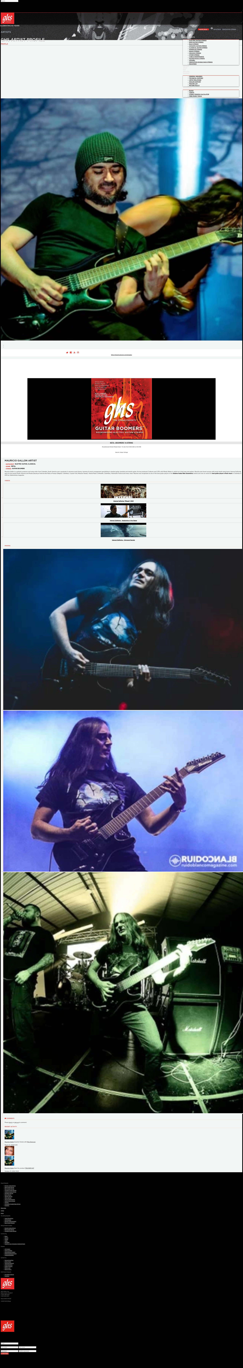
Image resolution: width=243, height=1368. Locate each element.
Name (3, 1345)
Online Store (8, 1261)
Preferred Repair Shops (10, 1253)
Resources (187, 87)
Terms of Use (28, 1356)
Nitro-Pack (203, 29)
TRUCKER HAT (29, 1168)
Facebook (71, 352)
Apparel (7, 1202)
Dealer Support (8, 1266)
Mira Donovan (31, 1142)
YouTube (74, 352)
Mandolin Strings (9, 1193)
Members (7, 1242)
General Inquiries (9, 1260)
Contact (186, 73)
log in (10, 1122)
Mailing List (7, 1267)
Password (4, 1349)
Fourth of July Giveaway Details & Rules (15, 1243)
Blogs (6, 1236)
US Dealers (7, 1249)
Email (3, 1341)
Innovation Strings (9, 1274)
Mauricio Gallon (9, 1142)
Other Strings (8, 1198)
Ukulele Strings (8, 1196)
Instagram (78, 352)
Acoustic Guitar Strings (10, 1190)
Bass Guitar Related (10, 1223)
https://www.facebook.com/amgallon (121, 355)
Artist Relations (8, 1264)
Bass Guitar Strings (9, 1187)
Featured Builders (9, 1255)
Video (6, 1240)
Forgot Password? (21, 1362)
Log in (19, 1359)
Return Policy (8, 1269)
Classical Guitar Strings (10, 1191)
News (2, 1213)
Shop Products (189, 37)
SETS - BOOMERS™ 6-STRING (121, 443)
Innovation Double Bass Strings (12, 1204)
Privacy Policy (99, 1318)
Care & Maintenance (10, 1199)
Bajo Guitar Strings (9, 1188)
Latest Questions (9, 1218)
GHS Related (8, 1219)
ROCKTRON (217, 29)
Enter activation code (7, 1362)
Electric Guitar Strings (10, 1185)
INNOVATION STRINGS (229, 29)
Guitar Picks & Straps (10, 1201)
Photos (6, 1239)
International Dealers (10, 1252)
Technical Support (9, 1263)
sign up (16, 1122)
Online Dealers (8, 1250)
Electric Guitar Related (10, 1221)
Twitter (67, 352)
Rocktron (7, 1205)
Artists (2, 1210)
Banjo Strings (8, 1194)
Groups (6, 1237)
